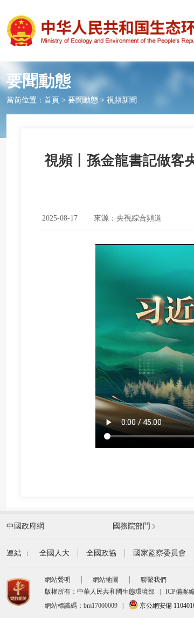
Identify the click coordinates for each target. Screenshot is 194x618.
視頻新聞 (122, 100)
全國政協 (101, 553)
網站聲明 (58, 579)
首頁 (51, 100)
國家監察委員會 (159, 553)
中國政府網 (25, 526)
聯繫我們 (154, 579)
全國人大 (54, 553)
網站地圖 (106, 579)
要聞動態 (83, 100)
